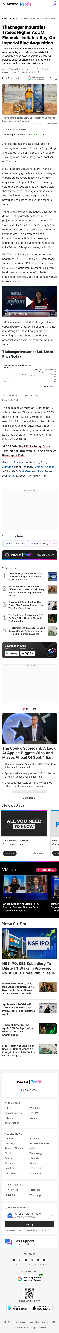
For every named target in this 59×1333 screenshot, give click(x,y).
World (8, 1153)
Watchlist (34, 1108)
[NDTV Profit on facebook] (13, 1259)
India (32, 1148)
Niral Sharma (43, 69)
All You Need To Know (15, 840)
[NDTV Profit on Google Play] (17, 1307)
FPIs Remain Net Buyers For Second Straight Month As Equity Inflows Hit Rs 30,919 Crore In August (18, 1050)
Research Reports (39, 1143)
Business (19, 462)
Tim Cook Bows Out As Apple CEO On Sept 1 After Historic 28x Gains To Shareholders (17, 1029)
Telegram (34, 1189)
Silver (40, 471)
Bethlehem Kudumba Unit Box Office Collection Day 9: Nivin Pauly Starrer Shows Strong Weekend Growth (18, 988)
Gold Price (10, 1168)
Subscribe (9, 853)
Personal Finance (44, 466)
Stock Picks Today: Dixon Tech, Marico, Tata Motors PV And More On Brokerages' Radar (29, 451)
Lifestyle (34, 1158)
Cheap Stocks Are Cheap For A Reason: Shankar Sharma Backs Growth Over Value (21, 907)
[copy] (55, 78)
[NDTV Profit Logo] (29, 1081)
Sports (8, 1158)
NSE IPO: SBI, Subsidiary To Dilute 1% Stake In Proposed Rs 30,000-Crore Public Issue (28, 968)
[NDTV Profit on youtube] (38, 1259)
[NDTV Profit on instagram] (26, 1259)
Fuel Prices (11, 1172)
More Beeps (29, 798)
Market (6, 466)
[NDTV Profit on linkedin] (32, 1259)
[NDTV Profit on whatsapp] (44, 1259)
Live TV (33, 1113)
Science (9, 1163)
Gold (28, 471)
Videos (33, 1163)
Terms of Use (20, 1322)
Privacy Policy (33, 1322)
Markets (6, 72)
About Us (7, 1322)
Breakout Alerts (13, 1113)
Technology (35, 1153)
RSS (53, 1322)
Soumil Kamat (17, 69)
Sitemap (45, 1322)
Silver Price (35, 1168)
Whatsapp (35, 1195)
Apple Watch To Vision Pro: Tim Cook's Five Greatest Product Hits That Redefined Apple (18, 1009)
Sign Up (29, 1224)
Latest (11, 475)
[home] (19, 3)
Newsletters (11, 1189)
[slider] (29, 310)
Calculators (35, 1173)
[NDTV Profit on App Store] (41, 1307)
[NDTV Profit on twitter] (20, 1259)
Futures (9, 1117)
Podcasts (10, 1194)
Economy (10, 1143)
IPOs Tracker (12, 1122)
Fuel (21, 471)
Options (33, 1117)
